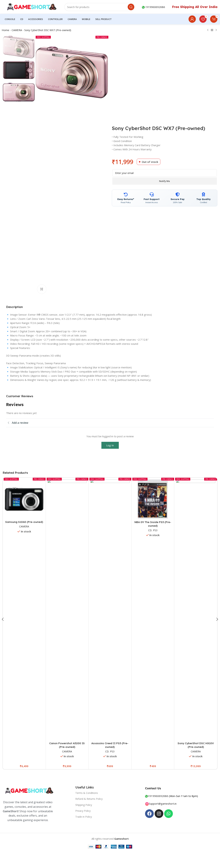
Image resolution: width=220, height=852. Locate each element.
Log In (110, 445)
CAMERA (17, 30)
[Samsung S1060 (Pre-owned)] (24, 499)
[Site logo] (30, 6)
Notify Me (164, 181)
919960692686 (155, 7)
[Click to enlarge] (41, 289)
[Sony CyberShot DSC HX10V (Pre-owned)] (195, 609)
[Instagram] (159, 813)
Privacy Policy (83, 810)
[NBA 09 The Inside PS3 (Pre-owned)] (153, 499)
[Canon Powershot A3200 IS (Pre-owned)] (67, 609)
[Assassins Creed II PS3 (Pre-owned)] (110, 609)
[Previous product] (208, 30)
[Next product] (216, 30)
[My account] (192, 19)
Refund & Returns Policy (89, 798)
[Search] (131, 7)
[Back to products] (212, 30)
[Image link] (29, 790)
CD (107, 751)
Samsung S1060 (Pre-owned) (24, 522)
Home (5, 30)
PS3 (112, 751)
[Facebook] (149, 813)
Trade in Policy (83, 816)
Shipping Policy (83, 805)
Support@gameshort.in (163, 803)
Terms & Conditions (86, 793)
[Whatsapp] (168, 813)
